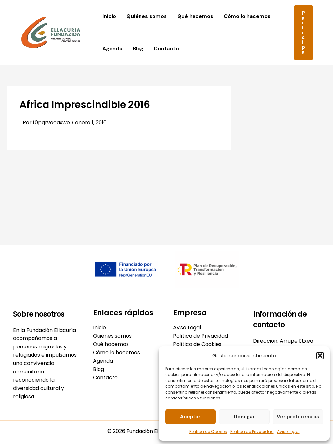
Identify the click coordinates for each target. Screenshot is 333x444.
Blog (138, 48)
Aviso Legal (288, 431)
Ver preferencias (298, 416)
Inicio (109, 16)
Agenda (112, 48)
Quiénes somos (147, 16)
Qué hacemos (195, 16)
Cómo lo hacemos (247, 16)
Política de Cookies (208, 431)
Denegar (244, 416)
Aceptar (190, 416)
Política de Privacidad (252, 431)
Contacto (166, 48)
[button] (320, 355)
